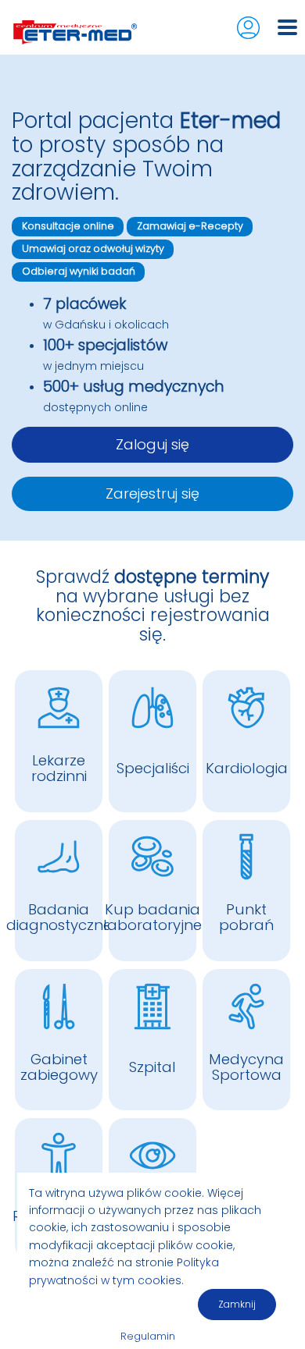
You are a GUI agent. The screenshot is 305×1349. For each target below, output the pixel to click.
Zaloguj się (152, 444)
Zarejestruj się (152, 493)
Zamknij (237, 1304)
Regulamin (147, 1336)
